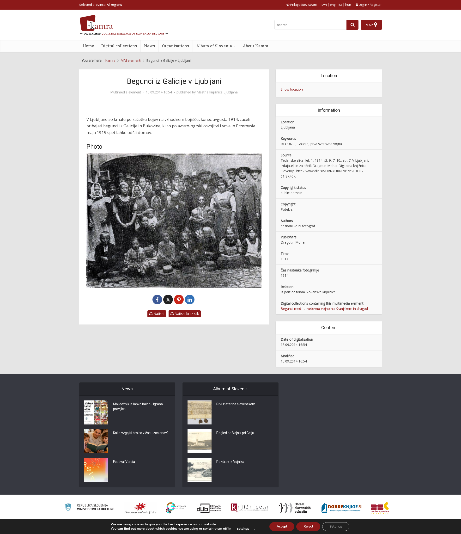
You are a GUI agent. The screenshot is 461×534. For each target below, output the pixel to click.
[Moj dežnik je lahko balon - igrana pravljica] (96, 412)
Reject (308, 526)
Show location (292, 89)
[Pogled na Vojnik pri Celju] (200, 441)
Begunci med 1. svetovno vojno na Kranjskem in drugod (324, 308)
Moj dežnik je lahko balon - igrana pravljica (138, 406)
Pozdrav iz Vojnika (230, 462)
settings (243, 529)
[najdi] (352, 25)
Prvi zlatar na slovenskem (235, 404)
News (149, 45)
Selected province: (100, 4)
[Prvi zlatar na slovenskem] (200, 412)
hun (348, 4)
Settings (335, 526)
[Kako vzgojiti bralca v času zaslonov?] (96, 441)
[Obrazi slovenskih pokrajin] (294, 508)
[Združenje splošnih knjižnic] (380, 508)
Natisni (158, 313)
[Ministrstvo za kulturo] (90, 508)
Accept (282, 526)
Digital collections (119, 45)
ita (340, 4)
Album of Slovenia (214, 45)
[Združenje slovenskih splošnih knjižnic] (249, 508)
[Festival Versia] (96, 470)
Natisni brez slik (186, 313)
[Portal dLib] (209, 508)
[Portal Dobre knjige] (341, 508)
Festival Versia (124, 462)
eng (332, 4)
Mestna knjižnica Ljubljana (217, 92)
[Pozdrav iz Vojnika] (200, 470)
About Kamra (255, 45)
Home (88, 45)
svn (324, 4)
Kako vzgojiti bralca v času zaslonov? (141, 433)
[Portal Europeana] (176, 508)
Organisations (175, 45)
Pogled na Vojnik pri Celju (235, 433)
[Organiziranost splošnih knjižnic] (140, 508)
